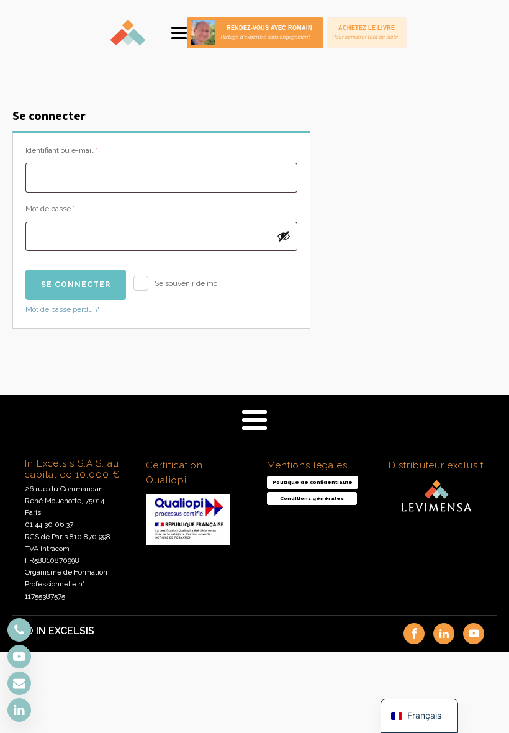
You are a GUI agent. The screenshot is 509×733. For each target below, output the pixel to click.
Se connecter (75, 284)
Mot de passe (67, 208)
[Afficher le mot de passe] (284, 236)
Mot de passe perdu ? (62, 309)
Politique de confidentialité (313, 482)
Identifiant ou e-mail (79, 150)
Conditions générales (312, 498)
